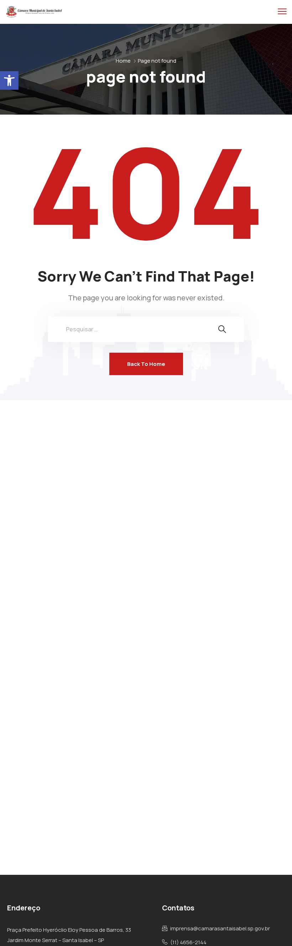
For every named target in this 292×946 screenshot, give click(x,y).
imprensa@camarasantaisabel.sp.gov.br (220, 928)
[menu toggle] (282, 11)
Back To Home (146, 364)
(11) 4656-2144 (188, 942)
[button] (9, 80)
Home (123, 60)
